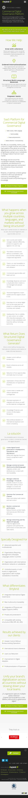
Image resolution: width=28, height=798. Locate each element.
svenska (13, 763)
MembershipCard (14, 772)
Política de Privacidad (5, 779)
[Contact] (14, 754)
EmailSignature (5, 774)
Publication (4, 770)
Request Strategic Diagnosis (15, 186)
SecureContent (12, 770)
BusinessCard (5, 772)
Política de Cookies (13, 779)
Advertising (20, 770)
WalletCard (22, 772)
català (21, 763)
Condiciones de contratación (22, 779)
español (17, 763)
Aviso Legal (24, 778)
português (25, 763)
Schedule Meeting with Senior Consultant (15, 191)
